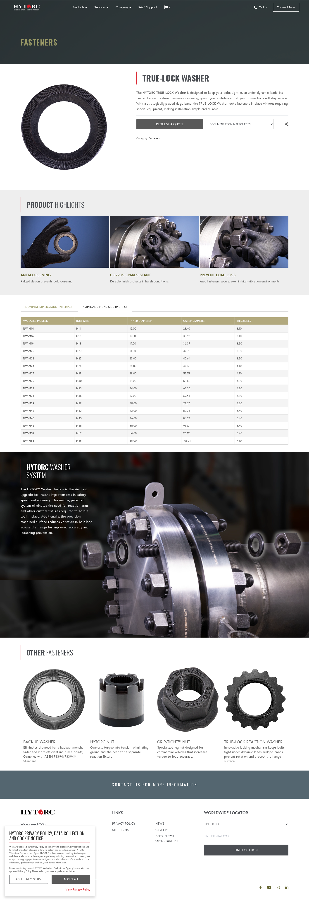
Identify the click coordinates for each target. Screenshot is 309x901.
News (159, 824)
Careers (162, 830)
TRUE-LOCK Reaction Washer (253, 741)
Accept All (71, 879)
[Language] (167, 7)
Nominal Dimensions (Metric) (105, 306)
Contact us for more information (154, 785)
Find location (246, 850)
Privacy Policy (123, 824)
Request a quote (170, 124)
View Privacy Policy (78, 889)
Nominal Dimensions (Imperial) (48, 306)
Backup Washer (39, 741)
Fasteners (154, 138)
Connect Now (286, 7)
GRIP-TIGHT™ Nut (173, 741)
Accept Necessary (28, 879)
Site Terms (120, 830)
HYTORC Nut (102, 741)
